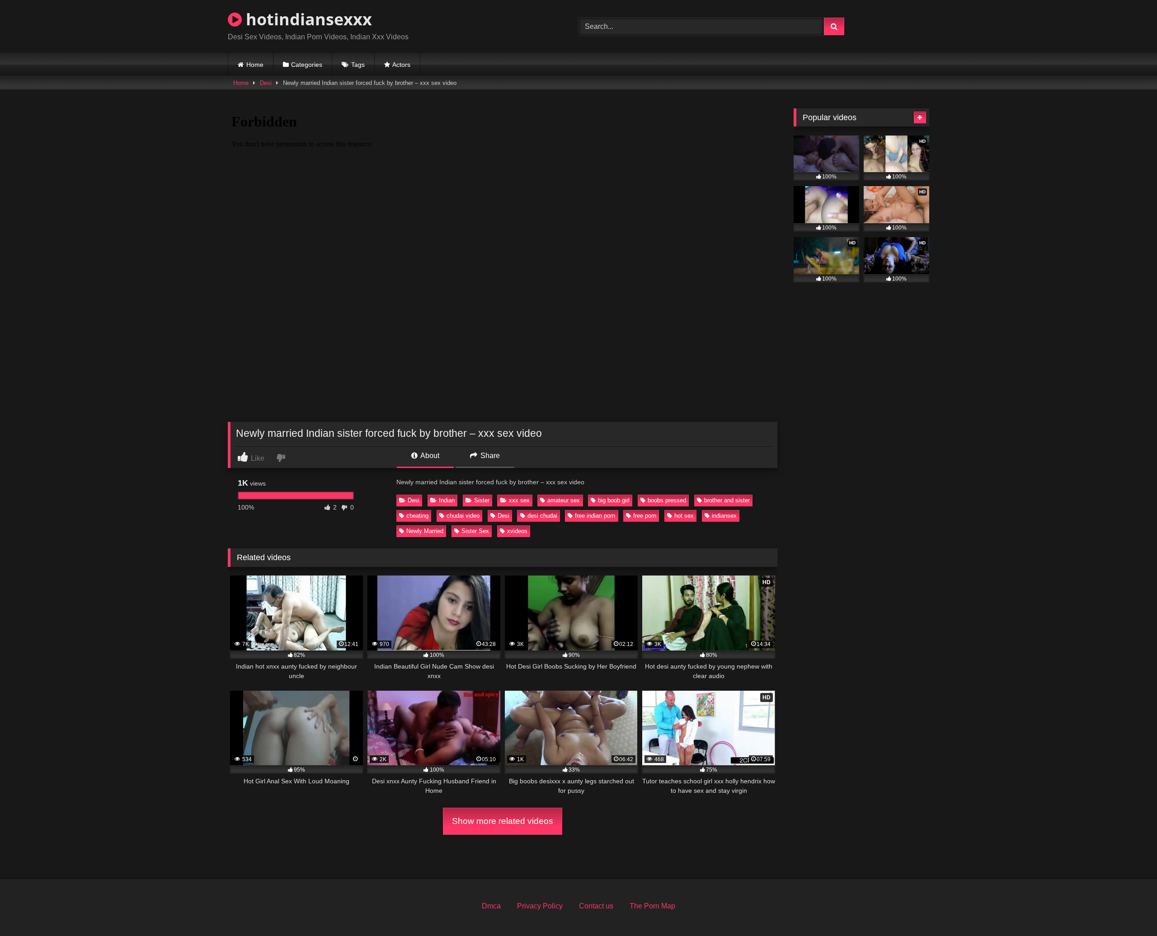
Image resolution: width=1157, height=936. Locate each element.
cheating (417, 515)
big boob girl (614, 500)
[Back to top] (1129, 909)
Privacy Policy (540, 906)
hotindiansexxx (307, 19)
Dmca (491, 906)
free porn (644, 515)
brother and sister (727, 500)
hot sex (684, 515)
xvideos (517, 531)
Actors (401, 64)
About (429, 455)
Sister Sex (475, 531)
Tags (358, 64)
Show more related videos (502, 821)
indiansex (724, 515)
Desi (266, 83)
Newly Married (424, 531)
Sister (481, 500)
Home (254, 64)
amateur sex (563, 500)
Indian (447, 500)
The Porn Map (652, 906)
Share (489, 455)
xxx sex (519, 500)
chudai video (463, 515)
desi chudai (542, 515)
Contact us (596, 906)
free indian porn (595, 515)
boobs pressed (667, 500)
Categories (306, 64)
